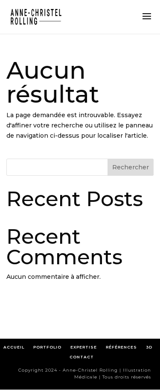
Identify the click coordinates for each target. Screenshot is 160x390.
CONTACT (82, 357)
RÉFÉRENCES (123, 347)
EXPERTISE (83, 347)
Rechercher (130, 167)
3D (149, 347)
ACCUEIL (13, 347)
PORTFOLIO (47, 347)
